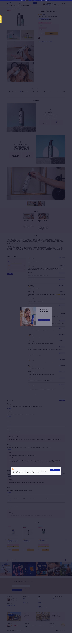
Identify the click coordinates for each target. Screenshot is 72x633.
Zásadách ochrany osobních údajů (36, 472)
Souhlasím (55, 469)
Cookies (28, 472)
